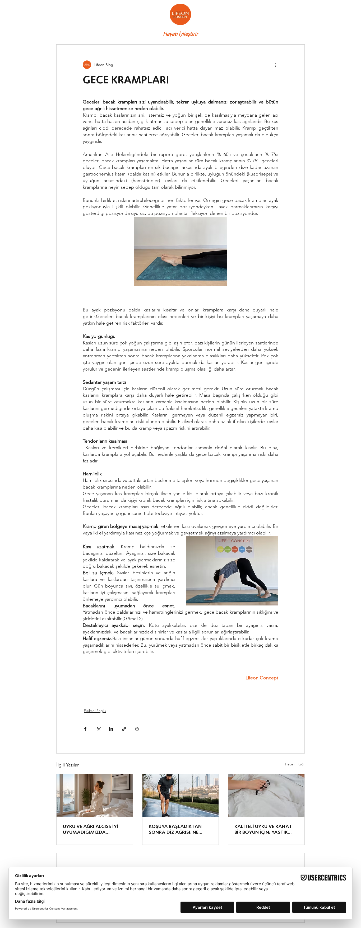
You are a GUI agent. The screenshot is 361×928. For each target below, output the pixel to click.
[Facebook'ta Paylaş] (85, 728)
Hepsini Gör (295, 764)
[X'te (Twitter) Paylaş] (98, 728)
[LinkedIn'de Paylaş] (111, 728)
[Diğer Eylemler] (275, 64)
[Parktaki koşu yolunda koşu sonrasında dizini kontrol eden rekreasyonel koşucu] (180, 795)
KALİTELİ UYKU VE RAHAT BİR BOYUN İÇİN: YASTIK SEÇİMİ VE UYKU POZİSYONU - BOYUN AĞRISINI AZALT (263, 829)
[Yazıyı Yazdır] (137, 728)
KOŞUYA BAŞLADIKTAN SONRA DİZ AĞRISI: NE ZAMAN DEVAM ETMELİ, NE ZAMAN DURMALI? (179, 829)
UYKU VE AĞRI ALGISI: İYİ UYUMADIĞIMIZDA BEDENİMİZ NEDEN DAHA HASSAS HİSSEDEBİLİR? (90, 829)
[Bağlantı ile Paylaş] (124, 728)
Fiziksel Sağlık (95, 710)
